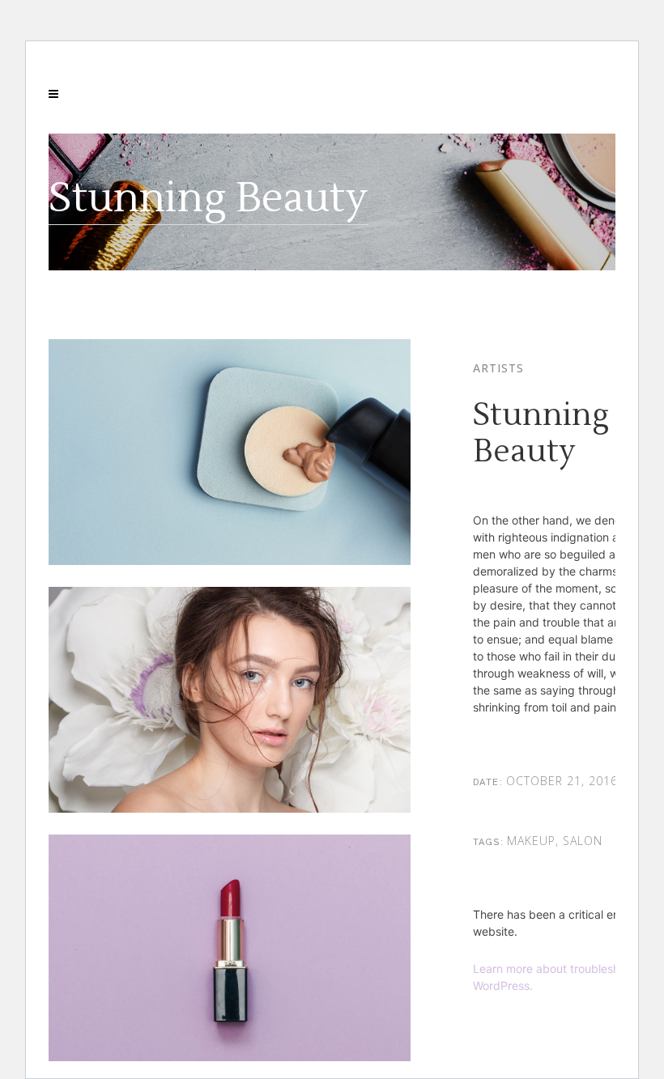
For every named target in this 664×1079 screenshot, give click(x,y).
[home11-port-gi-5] (230, 1057)
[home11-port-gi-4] (230, 808)
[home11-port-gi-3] (230, 560)
